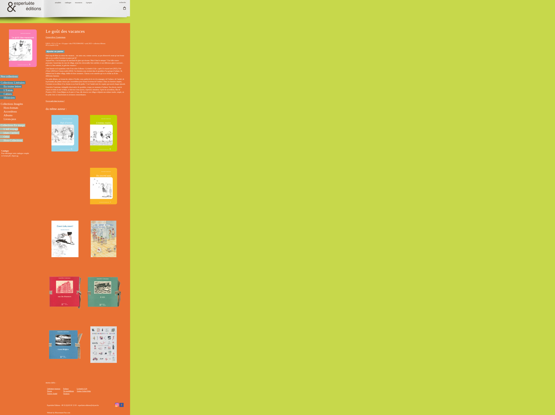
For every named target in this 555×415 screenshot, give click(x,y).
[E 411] (103, 309)
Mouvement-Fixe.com (62, 413)
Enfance (66, 389)
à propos (89, 3)
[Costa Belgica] (65, 362)
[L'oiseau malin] (103, 150)
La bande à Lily (82, 389)
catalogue (68, 3)
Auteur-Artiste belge (84, 391)
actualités (58, 3)
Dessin (49, 391)
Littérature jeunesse (53, 389)
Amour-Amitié (52, 394)
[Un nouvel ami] (103, 203)
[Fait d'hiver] (64, 150)
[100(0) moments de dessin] (103, 362)
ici (17, 156)
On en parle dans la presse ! (55, 101)
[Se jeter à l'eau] (103, 256)
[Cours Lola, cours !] (64, 256)
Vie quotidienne (68, 391)
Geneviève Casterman (55, 37)
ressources (78, 3)
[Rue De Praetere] (65, 309)
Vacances (66, 394)
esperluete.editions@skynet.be (88, 405)
